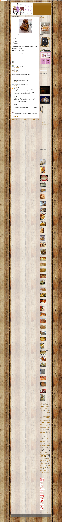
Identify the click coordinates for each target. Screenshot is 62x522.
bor (45, 408)
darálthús (48, 412)
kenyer (46, 434)
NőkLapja (46, 451)
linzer (43, 445)
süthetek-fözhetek (16, 87)
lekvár (43, 443)
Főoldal (25, 119)
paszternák (44, 454)
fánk (40, 419)
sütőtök (24, 54)
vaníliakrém (46, 470)
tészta (45, 467)
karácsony (44, 431)
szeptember (43, 137)
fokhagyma (44, 420)
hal (48, 426)
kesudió (46, 436)
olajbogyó (43, 452)
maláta (48, 446)
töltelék (45, 469)
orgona (49, 452)
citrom (41, 409)
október (43, 123)
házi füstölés (44, 427)
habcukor (45, 424)
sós (40, 462)
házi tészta (48, 427)
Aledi (14, 83)
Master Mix (47, 448)
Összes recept (42, 17)
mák (43, 446)
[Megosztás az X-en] (22, 53)
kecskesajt (44, 432)
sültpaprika (45, 463)
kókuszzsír (41, 439)
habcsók (48, 424)
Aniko (14, 73)
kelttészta (46, 433)
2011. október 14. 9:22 (16, 67)
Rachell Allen (41, 458)
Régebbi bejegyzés (36, 119)
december (43, 121)
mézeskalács (47, 449)
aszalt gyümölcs (45, 404)
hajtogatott (41, 426)
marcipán (46, 447)
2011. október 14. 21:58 (16, 81)
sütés (47, 463)
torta (47, 468)
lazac (41, 443)
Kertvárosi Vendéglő (42, 436)
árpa (46, 403)
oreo (47, 452)
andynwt (33, 515)
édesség (41, 416)
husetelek (41, 428)
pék (46, 454)
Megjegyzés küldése (15, 116)
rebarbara (45, 458)
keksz (47, 432)
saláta (44, 461)
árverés (48, 403)
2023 (41, 109)
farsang (42, 419)
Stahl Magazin (41, 463)
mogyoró (44, 450)
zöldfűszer (48, 472)
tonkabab (45, 468)
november (43, 122)
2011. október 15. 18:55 (16, 85)
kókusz (41, 438)
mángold (41, 447)
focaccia (41, 420)
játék (49, 429)
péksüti (48, 456)
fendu (44, 419)
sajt (49, 460)
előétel (48, 418)
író (44, 429)
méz (44, 449)
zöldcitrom (45, 472)
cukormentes (46, 410)
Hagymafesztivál (42, 425)
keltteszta (41, 433)
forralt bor (47, 420)
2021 (41, 111)
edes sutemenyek (19, 54)
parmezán (41, 454)
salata (42, 461)
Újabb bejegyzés (14, 119)
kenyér (41, 435)
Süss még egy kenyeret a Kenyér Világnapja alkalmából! (45, 131)
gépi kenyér (45, 421)
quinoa (48, 457)
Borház (47, 408)
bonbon (43, 408)
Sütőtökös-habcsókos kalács (45, 124)
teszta (43, 467)
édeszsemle (45, 416)
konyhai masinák (44, 439)
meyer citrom (41, 449)
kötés (48, 441)
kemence (41, 434)
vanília (44, 470)
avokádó (41, 405)
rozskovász (44, 460)
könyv (41, 441)
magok (48, 445)
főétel (49, 420)
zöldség (41, 473)
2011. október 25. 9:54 (16, 102)
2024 (41, 108)
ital (45, 429)
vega (48, 470)
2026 (41, 106)
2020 (41, 112)
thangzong (49, 467)
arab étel (44, 403)
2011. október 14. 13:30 (16, 71)
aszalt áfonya (41, 404)
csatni (48, 410)
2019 (41, 113)
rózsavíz (41, 460)
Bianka (15, 69)
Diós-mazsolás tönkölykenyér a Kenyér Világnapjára (45, 128)
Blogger (38, 515)
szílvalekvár (45, 465)
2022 (41, 110)
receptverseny (48, 458)
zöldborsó (42, 472)
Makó (46, 446)
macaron (45, 445)
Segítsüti (48, 461)
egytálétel (41, 418)
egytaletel (47, 417)
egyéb (43, 417)
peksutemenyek (43, 455)
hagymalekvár (47, 425)
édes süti (22, 54)
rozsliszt (47, 460)
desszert (41, 413)
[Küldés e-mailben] (21, 53)
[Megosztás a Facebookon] (23, 53)
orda (45, 452)
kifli (48, 437)
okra (40, 452)
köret (46, 441)
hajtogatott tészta (45, 426)
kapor (40, 431)
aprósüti (41, 403)
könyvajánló (44, 441)
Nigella (43, 451)
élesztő (45, 418)
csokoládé (15, 54)
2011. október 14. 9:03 (16, 58)
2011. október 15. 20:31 (16, 94)
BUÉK (49, 408)
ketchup (48, 436)
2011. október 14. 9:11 (16, 62)
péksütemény (42, 456)
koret (48, 439)
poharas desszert (42, 457)
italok (47, 429)
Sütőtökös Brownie (44, 129)
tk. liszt (42, 468)
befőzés (42, 406)
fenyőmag (47, 419)
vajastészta (41, 470)
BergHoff (47, 406)
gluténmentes (48, 422)
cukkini (41, 410)
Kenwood (44, 434)
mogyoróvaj (48, 450)
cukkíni (43, 410)
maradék (43, 447)
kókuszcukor (44, 438)
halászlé (41, 427)
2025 (41, 107)
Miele (41, 450)
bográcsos (41, 408)
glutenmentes (42, 422)
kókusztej (48, 438)
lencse (49, 443)
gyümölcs (41, 424)
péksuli (48, 454)
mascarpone (42, 448)
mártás (49, 447)
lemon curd (47, 443)
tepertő (41, 467)
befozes (49, 405)
